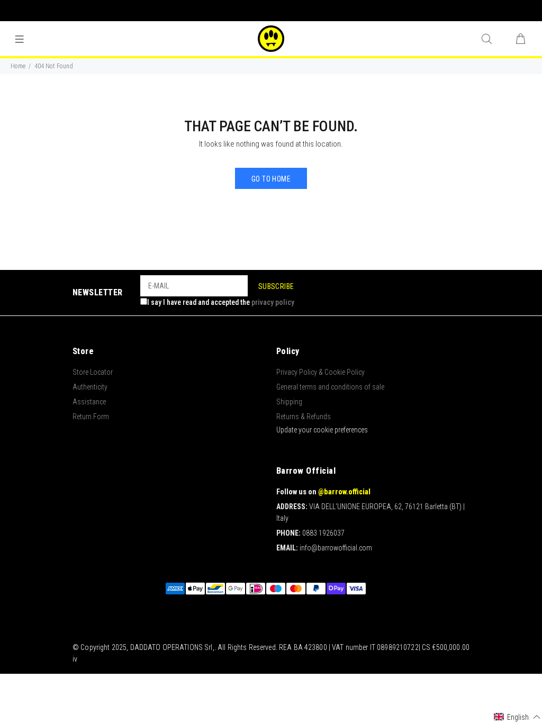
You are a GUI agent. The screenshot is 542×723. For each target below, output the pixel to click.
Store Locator (93, 372)
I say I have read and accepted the (220, 302)
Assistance (89, 401)
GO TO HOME (271, 179)
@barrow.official (344, 491)
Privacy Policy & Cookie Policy (320, 372)
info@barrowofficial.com (336, 548)
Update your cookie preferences (322, 430)
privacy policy (272, 302)
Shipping (289, 401)
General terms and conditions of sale (330, 387)
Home (18, 66)
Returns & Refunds (303, 416)
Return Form (91, 416)
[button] (517, 717)
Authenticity (90, 387)
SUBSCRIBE (276, 286)
